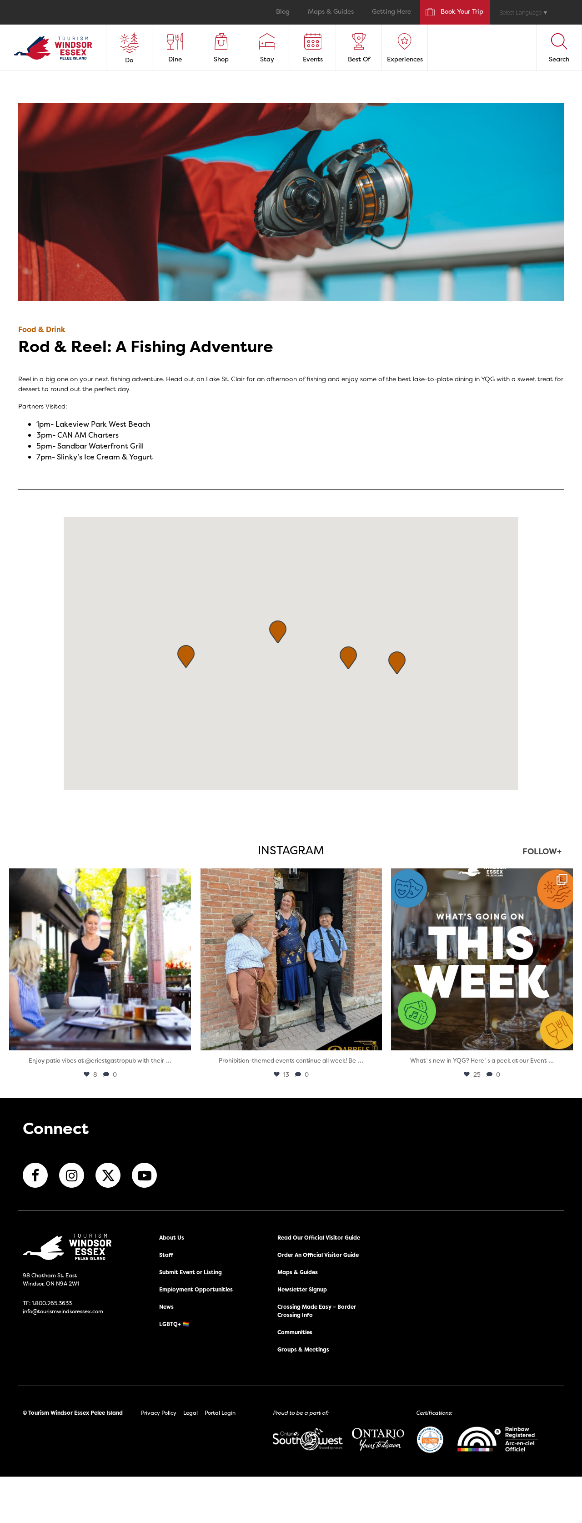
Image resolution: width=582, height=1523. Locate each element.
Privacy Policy (158, 1413)
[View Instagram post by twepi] (182, 1039)
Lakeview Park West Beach (103, 424)
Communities (294, 1332)
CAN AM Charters (88, 435)
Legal (190, 1413)
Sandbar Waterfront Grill (100, 446)
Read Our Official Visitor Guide (318, 1237)
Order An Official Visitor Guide (318, 1255)
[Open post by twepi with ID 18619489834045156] (100, 959)
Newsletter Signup (302, 1289)
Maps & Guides (331, 12)
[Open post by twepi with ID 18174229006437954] (482, 959)
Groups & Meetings (303, 1349)
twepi (98, 878)
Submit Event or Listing (190, 1272)
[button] (277, 631)
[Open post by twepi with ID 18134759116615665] (291, 959)
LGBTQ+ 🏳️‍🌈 (174, 1324)
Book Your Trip (462, 12)
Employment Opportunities (196, 1289)
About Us (171, 1237)
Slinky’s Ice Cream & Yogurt (105, 457)
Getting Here (391, 12)
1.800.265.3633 (52, 1303)
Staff (166, 1255)
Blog (283, 12)
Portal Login (220, 1413)
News (166, 1307)
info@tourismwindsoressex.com (63, 1311)
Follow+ (542, 852)
